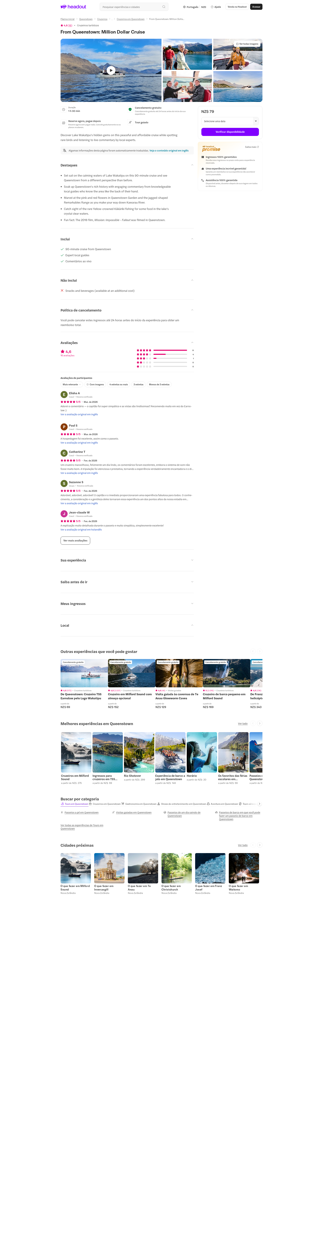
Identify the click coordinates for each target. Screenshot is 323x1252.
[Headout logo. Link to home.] (73, 7)
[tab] (74, 804)
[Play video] (111, 70)
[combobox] (134, 7)
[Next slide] (259, 723)
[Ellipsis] (112, 20)
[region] (84, 673)
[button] (187, 54)
